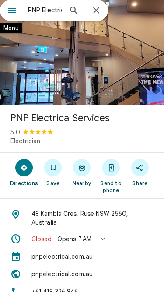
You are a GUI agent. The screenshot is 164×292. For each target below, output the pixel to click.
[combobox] (45, 10)
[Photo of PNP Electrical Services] (82, 52)
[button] (82, 239)
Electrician (25, 141)
